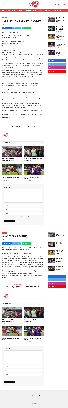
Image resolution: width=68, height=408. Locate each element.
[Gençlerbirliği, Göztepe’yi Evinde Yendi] (12, 169)
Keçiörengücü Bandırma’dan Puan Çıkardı (32, 178)
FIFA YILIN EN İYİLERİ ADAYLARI (32, 126)
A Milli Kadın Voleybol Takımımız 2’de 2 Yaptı (60, 44)
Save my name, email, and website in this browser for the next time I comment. (22, 216)
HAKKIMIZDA (29, 400)
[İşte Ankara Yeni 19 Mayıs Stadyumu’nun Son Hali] (12, 151)
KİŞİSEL (34, 10)
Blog (8, 13)
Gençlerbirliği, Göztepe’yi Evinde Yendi (10, 178)
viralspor (7, 24)
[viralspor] (34, 4)
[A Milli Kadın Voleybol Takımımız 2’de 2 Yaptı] (51, 44)
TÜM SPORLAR (47, 10)
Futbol (4, 17)
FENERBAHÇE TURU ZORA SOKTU (33, 286)
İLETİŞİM (40, 400)
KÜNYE (35, 400)
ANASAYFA (10, 10)
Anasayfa (4, 13)
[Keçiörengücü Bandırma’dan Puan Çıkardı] (34, 169)
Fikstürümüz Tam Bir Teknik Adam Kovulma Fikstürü (33, 159)
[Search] (65, 10)
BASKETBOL (22, 10)
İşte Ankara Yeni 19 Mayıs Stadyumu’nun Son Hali (8, 159)
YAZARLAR (40, 10)
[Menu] (3, 10)
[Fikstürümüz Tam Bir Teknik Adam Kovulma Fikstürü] (34, 151)
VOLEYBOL (28, 10)
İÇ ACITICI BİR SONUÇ (16, 126)
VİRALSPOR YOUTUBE (56, 10)
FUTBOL (16, 10)
